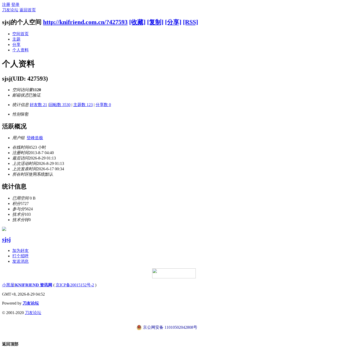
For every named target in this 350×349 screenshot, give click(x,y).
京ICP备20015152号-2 (75, 285)
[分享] (173, 22)
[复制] (155, 22)
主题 (16, 39)
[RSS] (190, 22)
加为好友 (20, 250)
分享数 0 (103, 104)
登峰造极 (35, 138)
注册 (6, 4)
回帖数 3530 (59, 104)
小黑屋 (8, 285)
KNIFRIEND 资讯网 (33, 285)
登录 (15, 4)
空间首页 (20, 34)
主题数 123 (83, 104)
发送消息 (20, 261)
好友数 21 (38, 104)
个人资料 (20, 50)
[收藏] (137, 22)
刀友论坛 (10, 10)
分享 (16, 44)
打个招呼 (20, 256)
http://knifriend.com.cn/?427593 (85, 22)
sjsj (6, 239)
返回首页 (27, 10)
